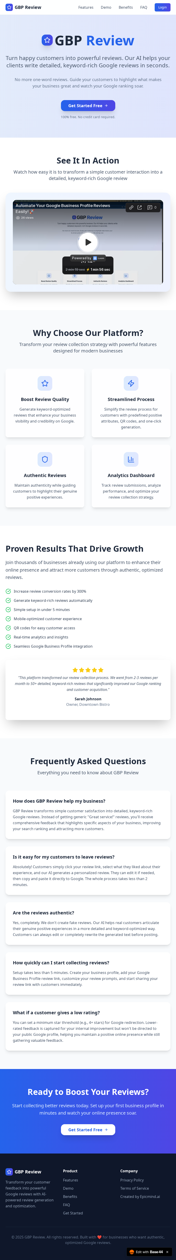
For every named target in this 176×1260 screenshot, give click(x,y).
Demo (106, 7)
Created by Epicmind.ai (140, 1196)
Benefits (126, 7)
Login (162, 7)
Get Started (73, 1213)
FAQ (143, 7)
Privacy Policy (132, 1180)
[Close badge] (167, 1252)
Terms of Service (134, 1188)
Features (86, 7)
